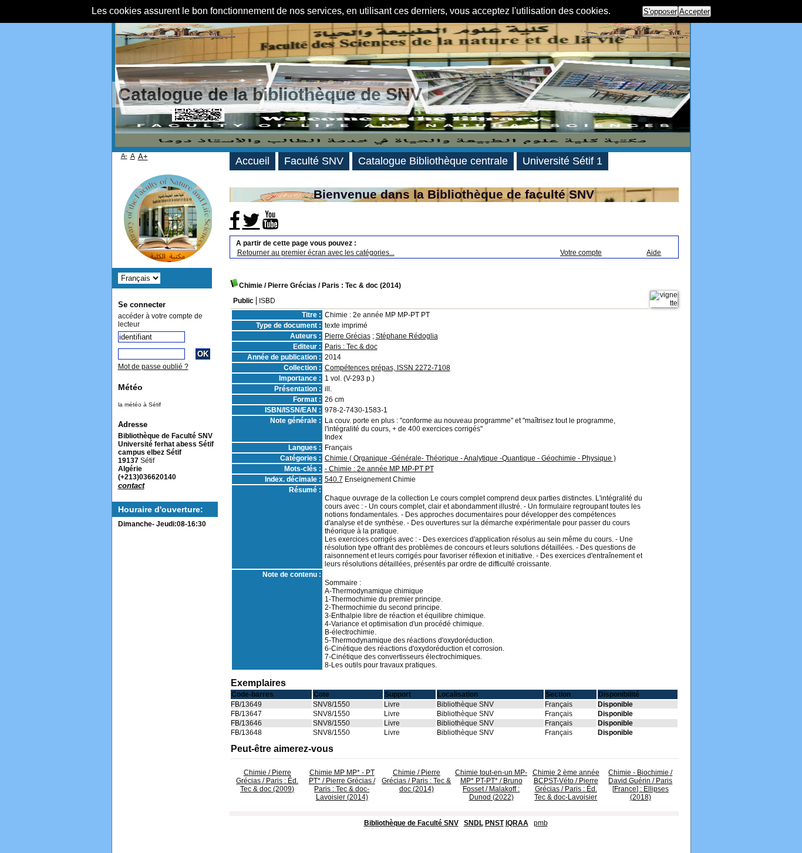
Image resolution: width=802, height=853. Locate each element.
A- (124, 155)
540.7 (334, 479)
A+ (143, 156)
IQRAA (517, 823)
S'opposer (660, 11)
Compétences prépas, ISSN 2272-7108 (387, 368)
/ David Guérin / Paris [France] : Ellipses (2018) (640, 784)
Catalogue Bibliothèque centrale (433, 161)
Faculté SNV (313, 161)
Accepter (694, 11)
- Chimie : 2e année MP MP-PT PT (379, 469)
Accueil (252, 161)
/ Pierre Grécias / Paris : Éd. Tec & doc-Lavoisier (566, 784)
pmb (541, 823)
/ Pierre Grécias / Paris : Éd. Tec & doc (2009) (267, 780)
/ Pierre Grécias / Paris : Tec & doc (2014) (416, 780)
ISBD (267, 301)
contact (131, 485)
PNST (494, 823)
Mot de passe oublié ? (153, 366)
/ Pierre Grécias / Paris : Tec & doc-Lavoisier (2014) (342, 784)
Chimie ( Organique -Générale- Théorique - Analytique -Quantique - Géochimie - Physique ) (470, 458)
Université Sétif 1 (562, 161)
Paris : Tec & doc (351, 346)
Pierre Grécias (347, 336)
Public (243, 301)
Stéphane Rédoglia (407, 336)
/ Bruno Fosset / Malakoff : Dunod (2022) (491, 784)
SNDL (473, 823)
